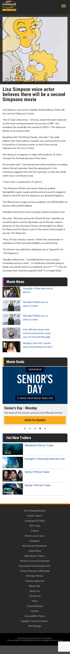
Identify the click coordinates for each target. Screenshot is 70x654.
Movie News (15, 282)
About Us (35, 590)
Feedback (35, 540)
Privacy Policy (13, 640)
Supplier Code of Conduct (34, 621)
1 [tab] (25, 428)
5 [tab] (45, 428)
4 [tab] (40, 428)
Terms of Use (56, 640)
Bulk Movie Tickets (35, 555)
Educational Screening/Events (35, 565)
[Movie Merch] (35, 385)
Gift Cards (34, 525)
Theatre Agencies (34, 580)
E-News (35, 530)
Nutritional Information (34, 545)
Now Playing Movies (34, 510)
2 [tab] (30, 428)
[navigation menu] (63, 6)
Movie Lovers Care (35, 535)
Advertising (35, 550)
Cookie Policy (27, 640)
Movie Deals (15, 362)
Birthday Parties (34, 575)
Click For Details (35, 420)
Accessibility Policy (35, 615)
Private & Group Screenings (34, 560)
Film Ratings (34, 625)
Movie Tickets (34, 515)
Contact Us (35, 595)
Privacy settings (42, 640)
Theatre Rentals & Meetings (35, 570)
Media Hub (34, 585)
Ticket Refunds (35, 606)
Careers (34, 610)
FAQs (35, 600)
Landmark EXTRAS (35, 520)
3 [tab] (35, 428)
